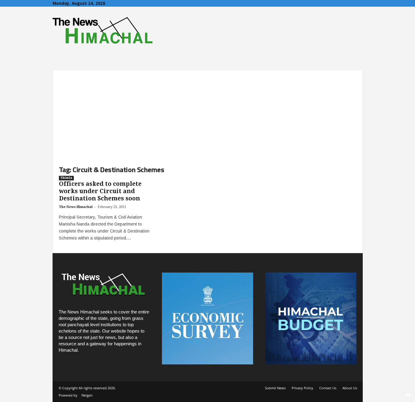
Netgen (87, 395)
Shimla (66, 177)
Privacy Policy (302, 388)
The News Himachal (76, 207)
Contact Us (327, 388)
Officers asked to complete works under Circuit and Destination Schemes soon (100, 191)
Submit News (275, 388)
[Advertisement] (208, 112)
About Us (349, 388)
